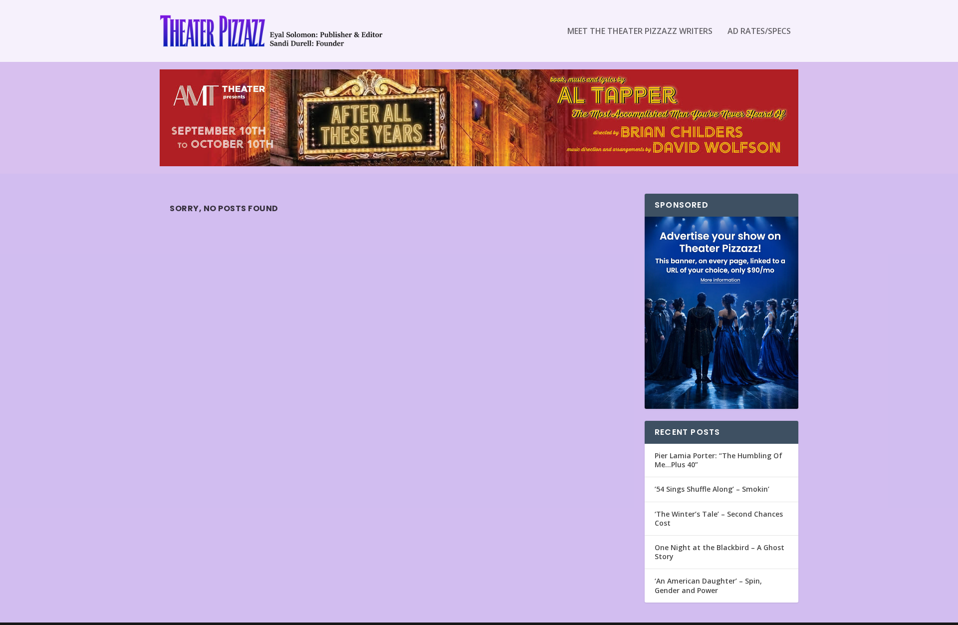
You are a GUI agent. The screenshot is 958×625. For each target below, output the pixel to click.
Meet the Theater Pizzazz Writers (640, 31)
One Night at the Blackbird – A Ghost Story (719, 552)
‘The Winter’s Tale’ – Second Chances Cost (719, 518)
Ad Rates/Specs (759, 31)
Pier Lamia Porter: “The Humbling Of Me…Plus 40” (718, 460)
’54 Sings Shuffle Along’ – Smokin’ (712, 489)
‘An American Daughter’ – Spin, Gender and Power (708, 585)
